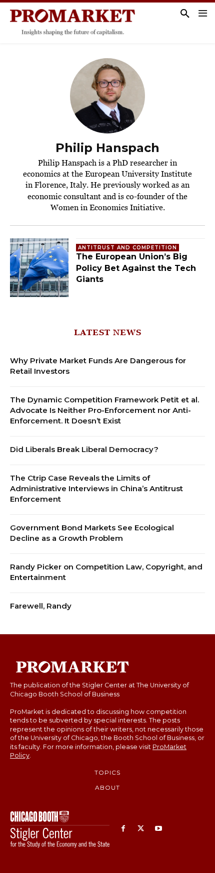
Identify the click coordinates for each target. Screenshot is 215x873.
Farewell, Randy (41, 606)
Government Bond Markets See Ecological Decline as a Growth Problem (92, 533)
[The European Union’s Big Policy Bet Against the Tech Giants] (39, 267)
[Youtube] (158, 829)
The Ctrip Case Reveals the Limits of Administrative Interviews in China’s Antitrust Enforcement (96, 488)
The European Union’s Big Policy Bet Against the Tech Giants (136, 268)
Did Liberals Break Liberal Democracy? (84, 449)
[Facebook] (123, 829)
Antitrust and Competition (127, 247)
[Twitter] (140, 829)
